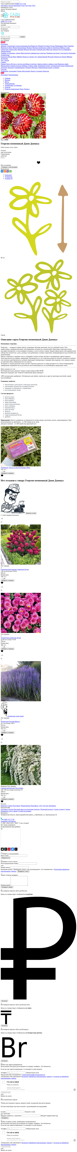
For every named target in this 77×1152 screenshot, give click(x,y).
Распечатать (5, 92)
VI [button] (22, 790)
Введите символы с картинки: (11, 1116)
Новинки (4, 806)
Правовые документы (8, 821)
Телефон (4, 1073)
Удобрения (8, 177)
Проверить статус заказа (9, 811)
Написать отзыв (31, 513)
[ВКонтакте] (2, 171)
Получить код (6, 1092)
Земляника (52, 806)
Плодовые (16, 806)
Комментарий (5, 885)
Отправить (5, 1118)
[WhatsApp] (10, 171)
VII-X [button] (13, 723)
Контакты (17, 5)
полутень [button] (9, 571)
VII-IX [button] (14, 571)
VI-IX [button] (14, 639)
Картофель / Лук (36, 806)
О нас (23, 5)
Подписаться (6, 858)
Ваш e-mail (4, 855)
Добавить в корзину (8, 473)
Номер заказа (5, 867)
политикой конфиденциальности (33, 1075)
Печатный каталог (47, 809)
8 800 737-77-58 (20, 4)
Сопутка (45, 806)
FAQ (33, 5)
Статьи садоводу (59, 809)
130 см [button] (3, 571)
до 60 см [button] (4, 639)
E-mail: (3, 1112)
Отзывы (9, 178)
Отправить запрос (7, 887)
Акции (67, 809)
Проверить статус (23, 871)
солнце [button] (9, 639)
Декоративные (25, 806)
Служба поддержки (24, 811)
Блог (30, 5)
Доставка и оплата (7, 5)
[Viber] (7, 171)
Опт (26, 5)
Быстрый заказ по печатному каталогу (27, 809)
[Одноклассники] (5, 171)
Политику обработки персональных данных (37, 1076)
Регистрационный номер (9, 863)
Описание (8, 175)
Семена (10, 806)
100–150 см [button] (5, 790)
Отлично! (4, 1001)
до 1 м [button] (3, 723)
